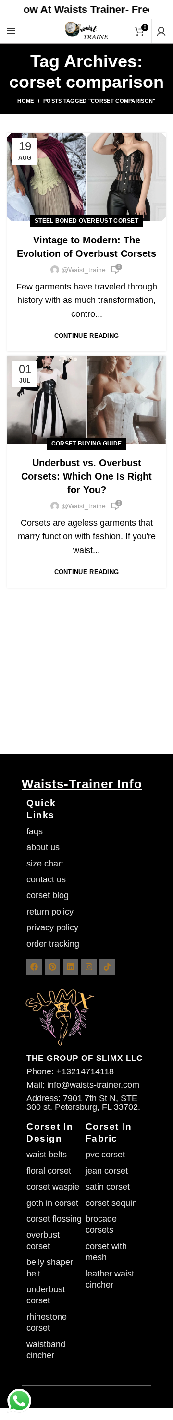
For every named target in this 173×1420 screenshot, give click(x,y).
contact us (46, 879)
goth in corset (52, 1203)
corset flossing (54, 1219)
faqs (34, 831)
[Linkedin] (70, 967)
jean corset (107, 1171)
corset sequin (111, 1203)
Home (25, 101)
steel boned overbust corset (86, 220)
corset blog (47, 895)
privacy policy (52, 927)
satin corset (108, 1186)
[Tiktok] (107, 967)
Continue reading (86, 336)
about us (43, 847)
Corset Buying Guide (86, 443)
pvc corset (105, 1154)
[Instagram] (89, 967)
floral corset (48, 1171)
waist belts (46, 1154)
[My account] (161, 31)
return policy (50, 911)
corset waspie (52, 1186)
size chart (44, 863)
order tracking (52, 944)
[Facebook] (34, 967)
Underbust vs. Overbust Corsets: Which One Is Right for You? (86, 476)
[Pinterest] (52, 967)
